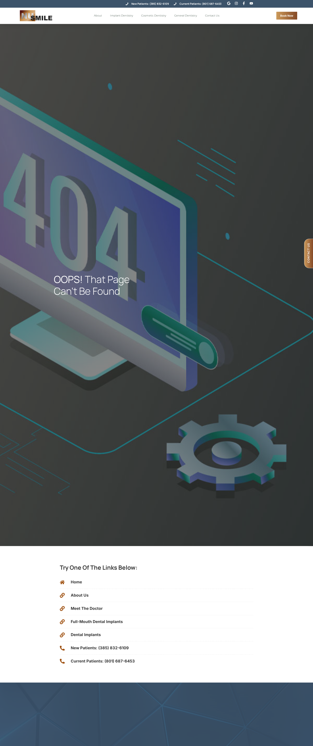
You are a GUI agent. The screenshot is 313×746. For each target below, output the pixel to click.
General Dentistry (185, 15)
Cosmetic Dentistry (153, 15)
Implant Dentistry (121, 15)
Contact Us (212, 15)
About (98, 15)
